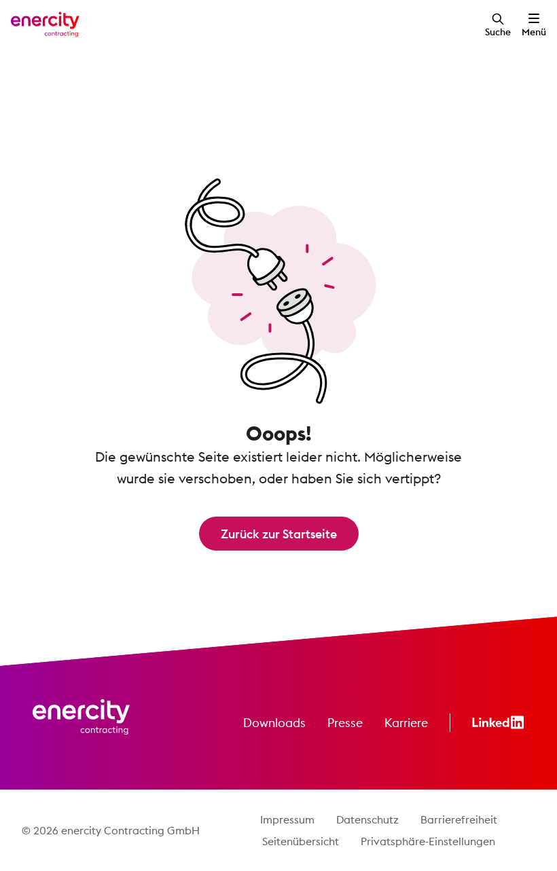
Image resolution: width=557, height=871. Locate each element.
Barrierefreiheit (458, 819)
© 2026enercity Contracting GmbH (111, 830)
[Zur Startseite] (45, 24)
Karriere (406, 722)
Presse (345, 722)
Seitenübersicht (300, 841)
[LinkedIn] (498, 722)
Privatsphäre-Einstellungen (428, 841)
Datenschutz (367, 819)
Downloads (274, 722)
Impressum (287, 819)
